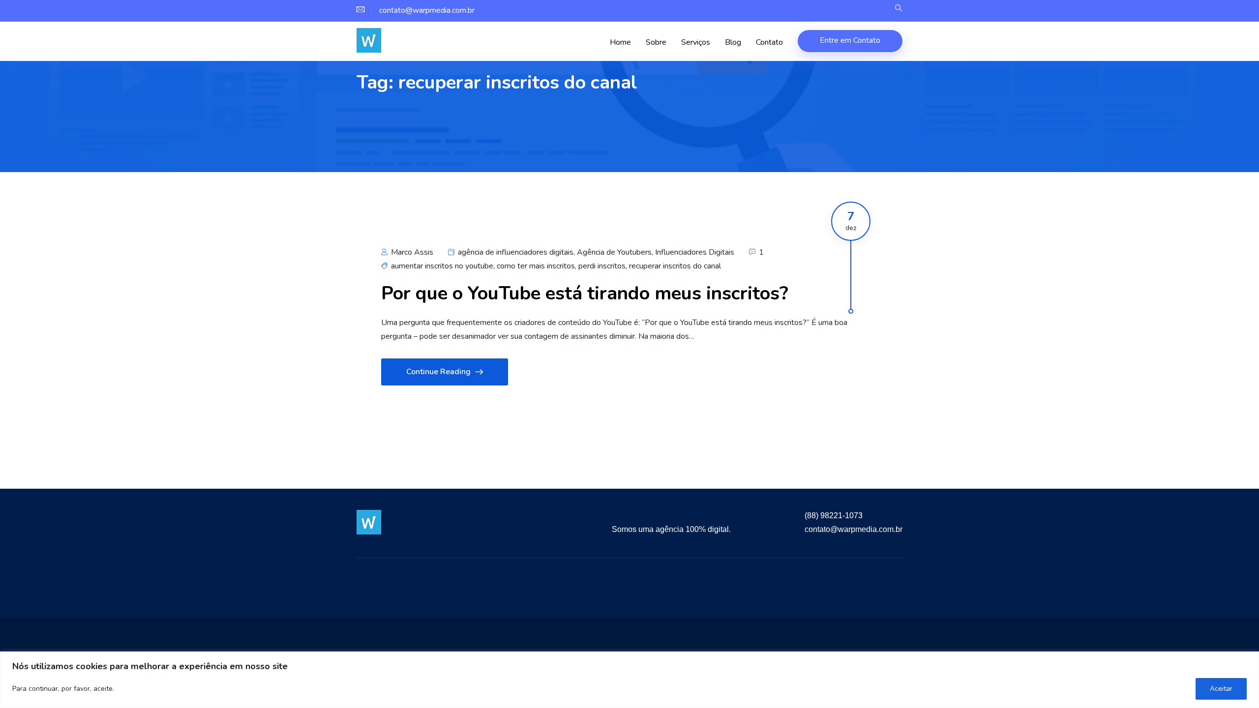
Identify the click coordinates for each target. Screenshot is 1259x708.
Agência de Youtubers (614, 252)
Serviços (695, 42)
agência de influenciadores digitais (515, 252)
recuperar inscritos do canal (675, 266)
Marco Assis (411, 252)
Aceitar (1221, 688)
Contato (769, 42)
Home (620, 42)
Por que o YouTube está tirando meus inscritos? (584, 293)
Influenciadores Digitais (694, 252)
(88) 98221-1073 (834, 515)
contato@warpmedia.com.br (853, 529)
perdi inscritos (602, 266)
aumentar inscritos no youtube (442, 266)
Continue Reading (438, 371)
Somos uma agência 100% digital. (671, 529)
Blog (733, 42)
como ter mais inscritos (536, 266)
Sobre (656, 42)
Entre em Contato (850, 40)
